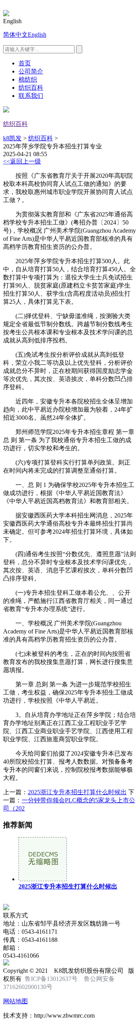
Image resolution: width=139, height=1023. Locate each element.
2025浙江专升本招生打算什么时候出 (77, 792)
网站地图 (15, 1001)
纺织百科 (31, 87)
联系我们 (31, 95)
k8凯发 (12, 138)
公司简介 (31, 71)
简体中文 (15, 34)
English (37, 34)
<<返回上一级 (22, 161)
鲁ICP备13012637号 (51, 978)
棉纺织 (28, 79)
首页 (25, 63)
